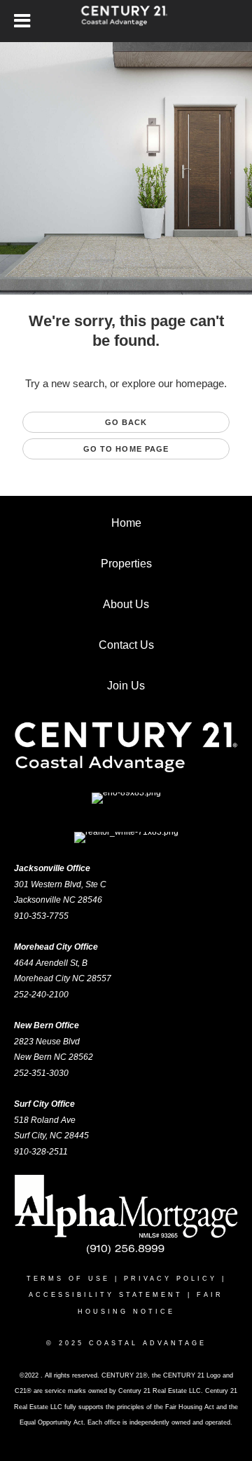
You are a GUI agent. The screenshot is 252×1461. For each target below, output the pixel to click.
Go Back (126, 422)
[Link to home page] (126, 21)
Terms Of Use (68, 1278)
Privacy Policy (170, 1278)
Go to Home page (126, 449)
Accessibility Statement (106, 1294)
